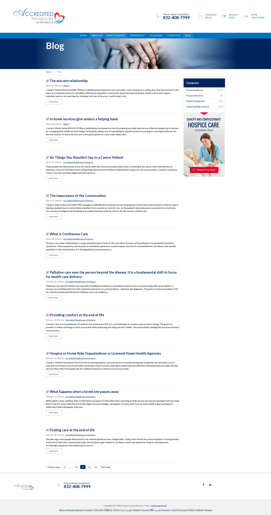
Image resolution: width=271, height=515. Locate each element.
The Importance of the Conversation (78, 196)
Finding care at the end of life (72, 430)
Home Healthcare (194, 90)
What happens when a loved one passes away (84, 391)
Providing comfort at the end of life (77, 315)
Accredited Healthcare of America (78, 162)
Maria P (66, 85)
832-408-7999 (176, 17)
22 (96, 467)
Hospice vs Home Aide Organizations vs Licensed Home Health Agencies (105, 353)
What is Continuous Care (69, 234)
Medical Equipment (195, 101)
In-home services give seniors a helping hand (84, 119)
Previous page (53, 467)
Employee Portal (159, 505)
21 (89, 467)
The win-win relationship (69, 81)
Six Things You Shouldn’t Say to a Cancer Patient (86, 157)
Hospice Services (194, 95)
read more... (54, 101)
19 (76, 467)
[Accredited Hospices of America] (39, 16)
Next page (105, 467)
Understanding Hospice (197, 106)
